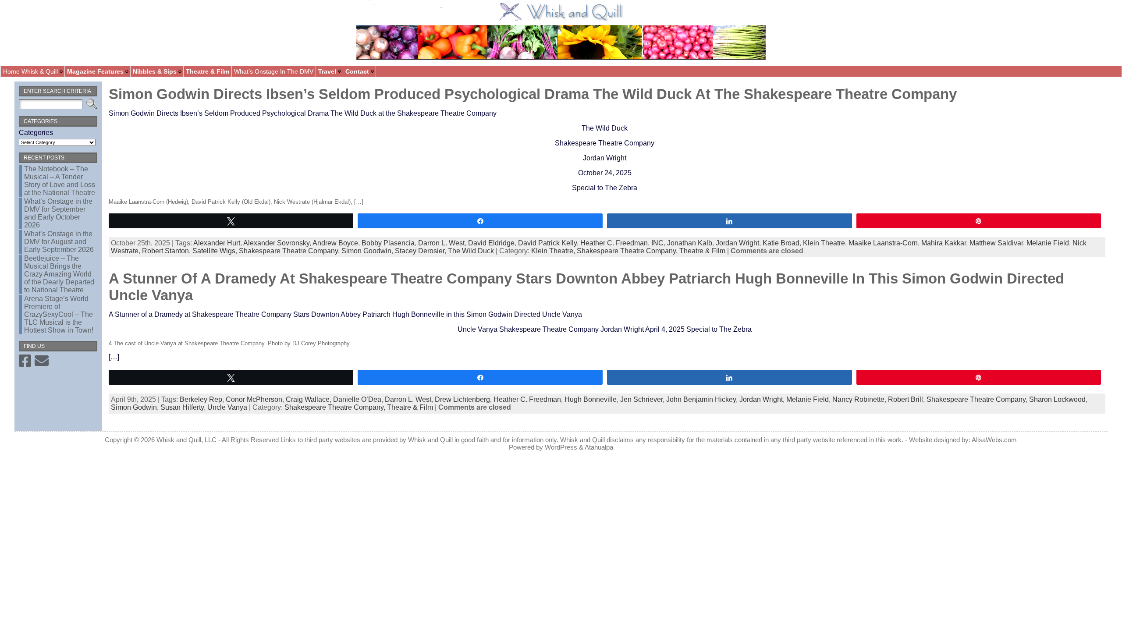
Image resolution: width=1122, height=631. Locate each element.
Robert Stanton (165, 251)
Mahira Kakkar (943, 243)
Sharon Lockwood (1057, 399)
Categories (36, 132)
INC (657, 243)
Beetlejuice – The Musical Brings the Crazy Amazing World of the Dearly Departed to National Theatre (59, 274)
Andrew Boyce (335, 243)
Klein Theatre (824, 243)
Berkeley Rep (201, 399)
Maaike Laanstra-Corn (883, 243)
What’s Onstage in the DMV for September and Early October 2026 (58, 213)
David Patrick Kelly (547, 243)
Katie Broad (781, 243)
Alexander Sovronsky (276, 243)
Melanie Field (1047, 243)
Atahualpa (599, 447)
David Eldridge (491, 243)
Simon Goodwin (366, 251)
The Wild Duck (471, 251)
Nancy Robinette (858, 399)
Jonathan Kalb (689, 243)
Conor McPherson (254, 399)
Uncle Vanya (227, 407)
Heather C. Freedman (614, 243)
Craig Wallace (308, 399)
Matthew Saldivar (996, 243)
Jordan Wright (737, 243)
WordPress (561, 447)
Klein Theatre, (554, 251)
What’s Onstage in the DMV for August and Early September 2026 (59, 241)
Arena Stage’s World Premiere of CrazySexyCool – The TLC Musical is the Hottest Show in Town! (58, 314)
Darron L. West (441, 243)
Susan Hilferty (182, 407)
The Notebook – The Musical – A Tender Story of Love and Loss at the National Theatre (59, 180)
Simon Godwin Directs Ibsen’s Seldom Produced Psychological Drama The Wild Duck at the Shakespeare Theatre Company (533, 94)
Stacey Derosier (419, 251)
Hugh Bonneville (591, 399)
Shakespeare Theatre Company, (628, 251)
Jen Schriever (641, 399)
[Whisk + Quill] (561, 33)
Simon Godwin (134, 407)
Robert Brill (905, 399)
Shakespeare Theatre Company (288, 251)
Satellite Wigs (213, 251)
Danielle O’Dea (357, 399)
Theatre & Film (702, 251)
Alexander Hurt (216, 243)
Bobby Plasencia (388, 243)
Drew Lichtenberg (462, 399)
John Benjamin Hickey (701, 399)
